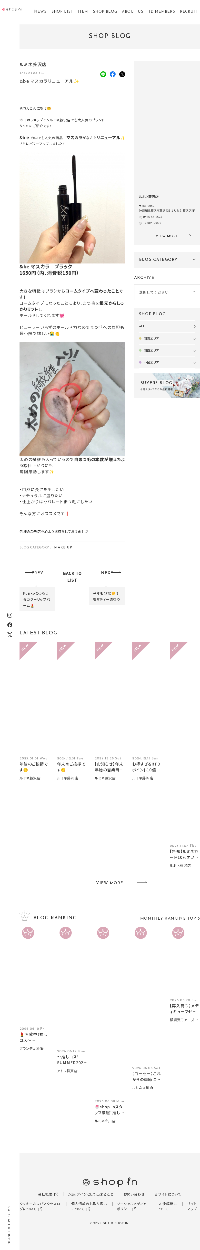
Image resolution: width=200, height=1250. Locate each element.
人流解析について (168, 1206)
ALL (142, 326)
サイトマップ (192, 1206)
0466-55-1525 (152, 216)
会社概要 (45, 1194)
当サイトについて (167, 1194)
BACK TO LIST (72, 576)
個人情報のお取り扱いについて (89, 1206)
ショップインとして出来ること (91, 1194)
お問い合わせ (134, 1194)
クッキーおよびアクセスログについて (40, 1206)
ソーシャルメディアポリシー (132, 1206)
